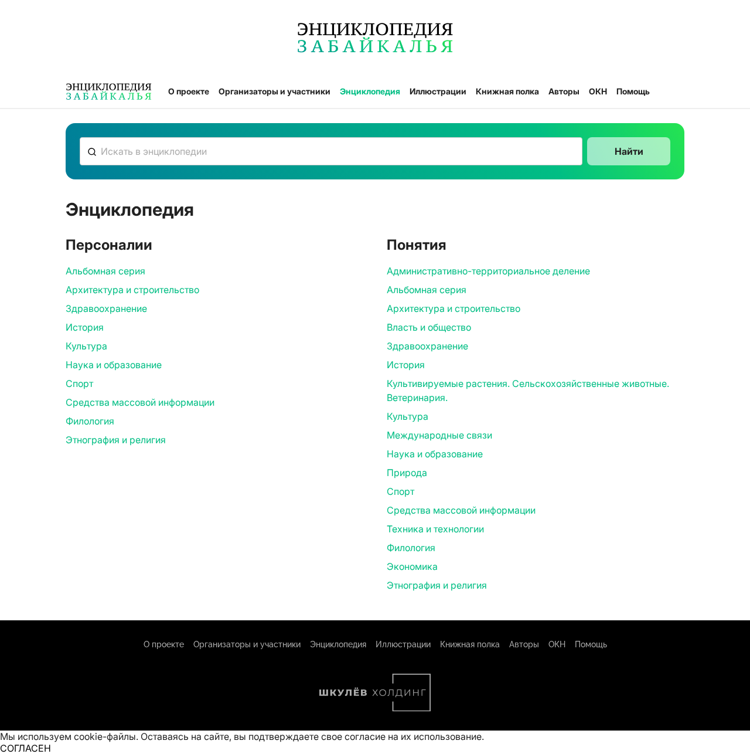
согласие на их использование (413, 736)
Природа (407, 472)
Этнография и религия (116, 440)
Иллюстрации (438, 91)
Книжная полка (507, 91)
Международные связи (439, 435)
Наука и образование (114, 365)
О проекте (188, 91)
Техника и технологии (435, 529)
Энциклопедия (370, 91)
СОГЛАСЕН (25, 748)
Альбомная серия (105, 271)
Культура (86, 346)
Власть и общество (429, 327)
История (85, 327)
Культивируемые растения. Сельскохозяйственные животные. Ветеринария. (528, 390)
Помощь (633, 91)
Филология (90, 421)
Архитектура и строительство (132, 290)
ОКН (598, 91)
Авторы (563, 91)
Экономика (412, 566)
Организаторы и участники (274, 91)
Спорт (79, 383)
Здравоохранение (106, 308)
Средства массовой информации (140, 402)
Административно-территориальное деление (488, 271)
